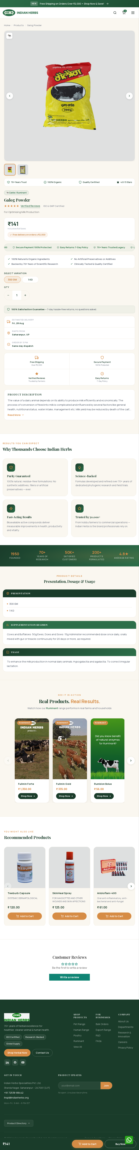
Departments (125, 1027)
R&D (98, 1035)
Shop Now (26, 795)
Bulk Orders (102, 1024)
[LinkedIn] (7, 1062)
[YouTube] (23, 1062)
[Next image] (129, 95)
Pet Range (79, 1024)
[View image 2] (22, 169)
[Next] (131, 886)
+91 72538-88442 (13, 1092)
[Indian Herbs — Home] (34, 1017)
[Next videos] (131, 761)
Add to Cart (89, 1144)
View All (78, 1046)
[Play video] (32, 748)
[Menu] (133, 12)
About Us (123, 1021)
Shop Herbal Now (17, 1052)
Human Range (81, 1029)
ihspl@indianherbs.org (16, 1097)
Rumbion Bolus (103, 783)
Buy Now (120, 1144)
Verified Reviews (30, 206)
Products (19, 25)
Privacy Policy (125, 1047)
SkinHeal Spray (61, 893)
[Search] (115, 13)
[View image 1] (10, 169)
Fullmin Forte (26, 783)
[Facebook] (15, 1062)
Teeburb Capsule (19, 893)
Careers (122, 1042)
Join (106, 1085)
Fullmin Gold (63, 783)
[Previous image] (9, 95)
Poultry (77, 1035)
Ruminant (79, 1041)
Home (7, 25)
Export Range (103, 1029)
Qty (6, 287)
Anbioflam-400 (106, 893)
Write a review (69, 977)
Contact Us (42, 1052)
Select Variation (15, 273)
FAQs (99, 1041)
